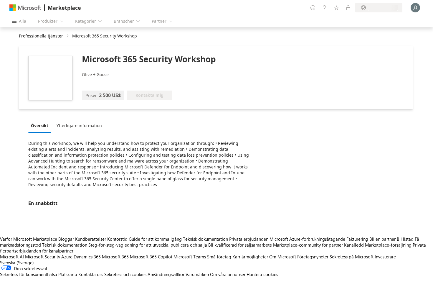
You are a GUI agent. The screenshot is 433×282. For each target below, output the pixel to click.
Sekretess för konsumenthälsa (28, 274)
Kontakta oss (90, 274)
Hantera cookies (262, 274)
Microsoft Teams (189, 257)
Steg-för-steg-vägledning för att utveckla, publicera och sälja (147, 245)
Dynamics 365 (87, 257)
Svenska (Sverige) (17, 262)
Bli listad (405, 239)
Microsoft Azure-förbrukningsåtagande (308, 239)
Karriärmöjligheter (250, 257)
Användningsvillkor (166, 274)
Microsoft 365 (115, 257)
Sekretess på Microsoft (351, 257)
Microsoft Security (42, 257)
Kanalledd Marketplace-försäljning (377, 245)
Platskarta (67, 274)
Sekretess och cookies (125, 274)
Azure (66, 257)
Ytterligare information (79, 125)
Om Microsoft (282, 257)
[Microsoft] (25, 7)
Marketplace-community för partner (308, 245)
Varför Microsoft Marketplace (28, 239)
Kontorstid (117, 239)
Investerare (385, 257)
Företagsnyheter (312, 257)
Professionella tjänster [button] (41, 36)
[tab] (41, 125)
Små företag (219, 257)
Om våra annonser (227, 274)
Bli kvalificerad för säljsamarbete (240, 245)
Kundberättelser (90, 239)
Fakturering (357, 239)
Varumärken (197, 274)
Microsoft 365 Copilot (151, 257)
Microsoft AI (12, 257)
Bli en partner (382, 239)
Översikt (39, 125)
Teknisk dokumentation (205, 239)
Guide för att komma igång (155, 239)
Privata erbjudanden (248, 239)
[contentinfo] (68, 36)
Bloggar (66, 239)
